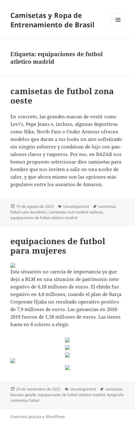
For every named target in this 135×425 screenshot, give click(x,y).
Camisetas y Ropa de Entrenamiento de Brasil (52, 19)
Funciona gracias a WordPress (37, 416)
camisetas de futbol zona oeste (62, 95)
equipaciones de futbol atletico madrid (43, 217)
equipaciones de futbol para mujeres (57, 245)
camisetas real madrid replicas (76, 212)
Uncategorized (76, 206)
